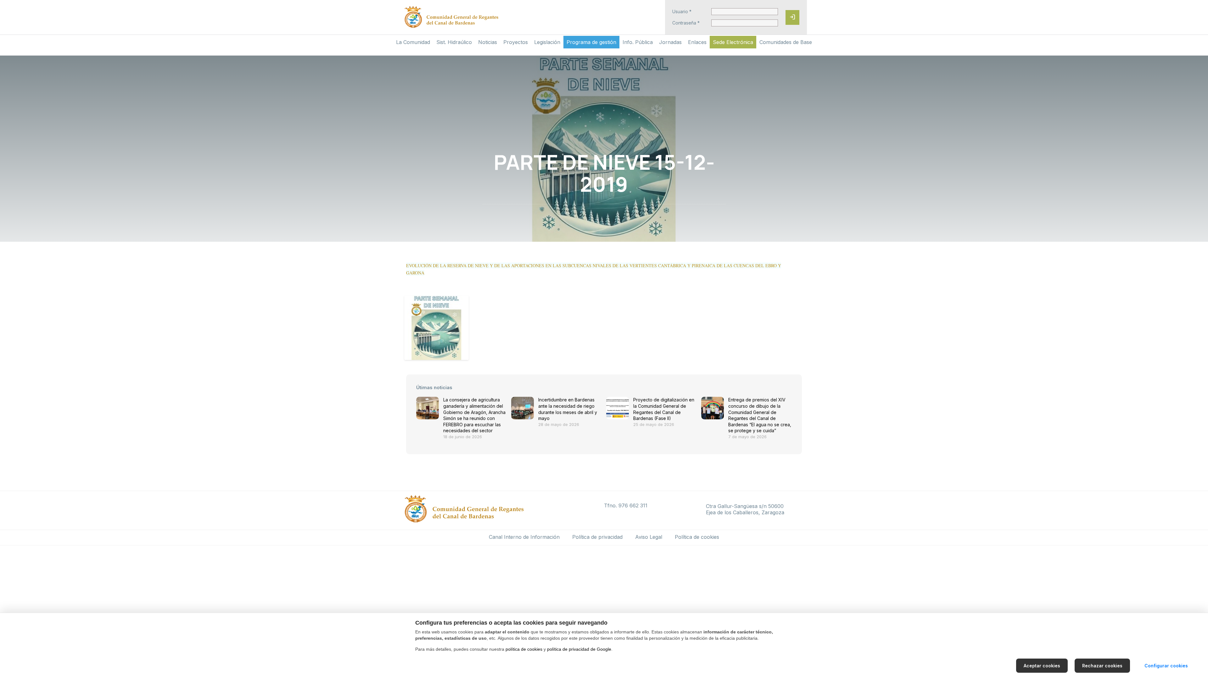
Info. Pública (638, 42)
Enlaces (697, 42)
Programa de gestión (591, 42)
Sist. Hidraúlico (454, 42)
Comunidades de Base (785, 42)
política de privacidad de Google (579, 649)
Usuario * (681, 11)
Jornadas (670, 42)
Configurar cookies (1166, 665)
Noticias (487, 42)
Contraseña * (686, 23)
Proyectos (515, 42)
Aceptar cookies (1042, 665)
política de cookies (524, 649)
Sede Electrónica (733, 42)
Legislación (547, 42)
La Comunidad (413, 42)
